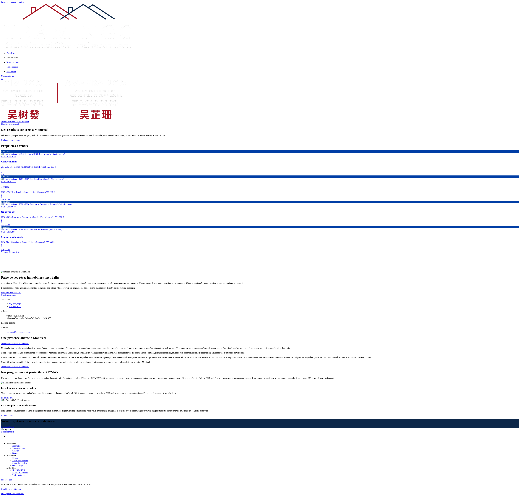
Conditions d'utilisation (11, 489)
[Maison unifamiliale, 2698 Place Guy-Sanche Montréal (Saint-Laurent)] (31, 229)
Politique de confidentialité (12, 493)
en (2, 78)
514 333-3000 (15, 306)
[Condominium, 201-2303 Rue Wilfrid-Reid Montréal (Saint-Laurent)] (33, 154)
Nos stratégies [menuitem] (12, 58)
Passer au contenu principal (12, 2)
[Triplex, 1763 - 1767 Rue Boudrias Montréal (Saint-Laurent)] (32, 179)
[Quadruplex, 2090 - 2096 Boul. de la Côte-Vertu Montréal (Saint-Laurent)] (36, 204)
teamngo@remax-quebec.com (19, 332)
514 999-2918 (15, 304)
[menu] (262, 58)
